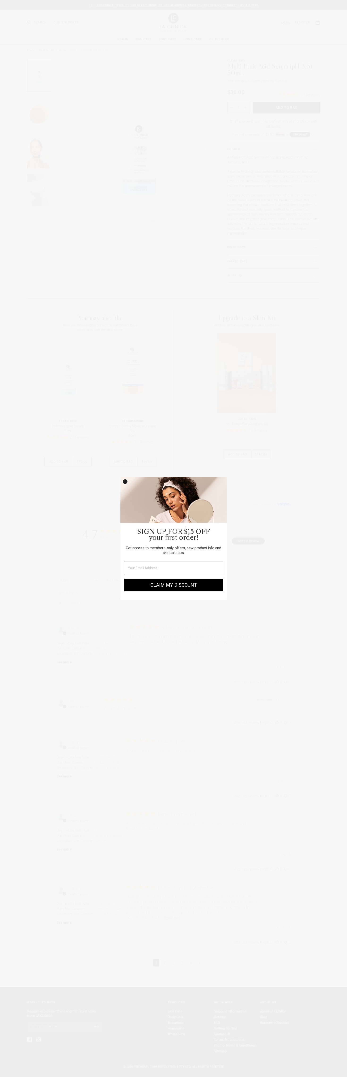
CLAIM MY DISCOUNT (173, 585)
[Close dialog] (125, 481)
